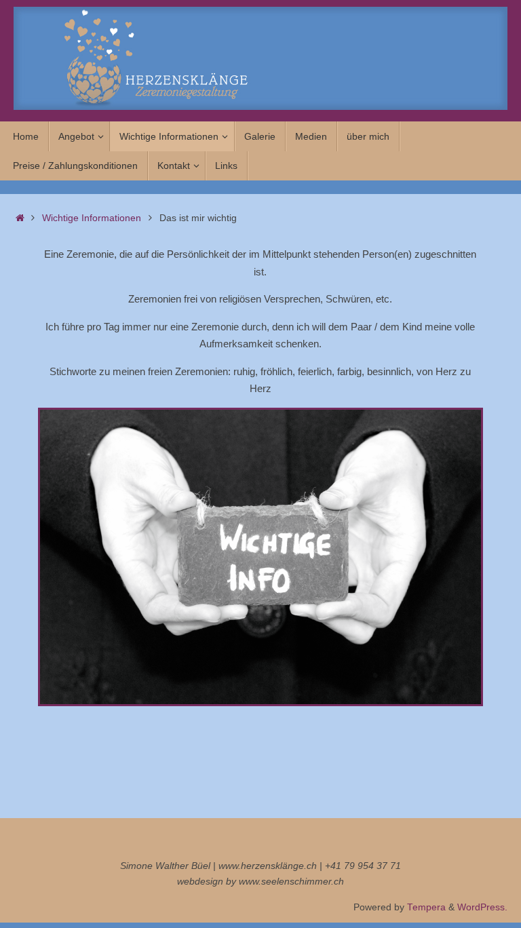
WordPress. (482, 907)
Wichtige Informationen (91, 218)
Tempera (426, 907)
